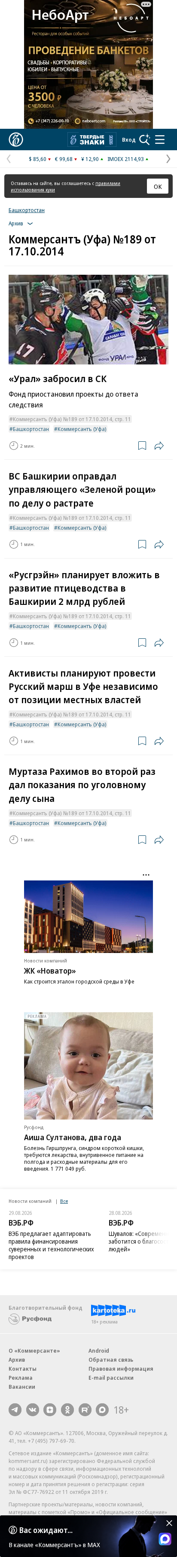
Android (98, 1350)
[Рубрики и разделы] (159, 139)
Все (64, 1201)
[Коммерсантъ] (16, 139)
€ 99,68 (64, 159)
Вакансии (22, 1386)
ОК (158, 186)
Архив (17, 1359)
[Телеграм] (15, 1409)
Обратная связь (110, 1359)
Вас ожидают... (46, 1530)
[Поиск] (144, 139)
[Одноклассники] (67, 1409)
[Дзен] (49, 1409)
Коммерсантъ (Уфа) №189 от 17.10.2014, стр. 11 (72, 419)
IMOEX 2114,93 (125, 159)
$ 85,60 (37, 159)
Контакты (23, 1368)
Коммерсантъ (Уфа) (82, 429)
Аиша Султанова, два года (72, 1137)
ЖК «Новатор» (50, 970)
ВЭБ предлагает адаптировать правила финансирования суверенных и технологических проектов (51, 1245)
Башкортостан (27, 210)
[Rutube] (85, 1409)
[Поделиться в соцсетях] (159, 445)
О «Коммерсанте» (34, 1350)
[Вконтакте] (32, 1409)
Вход (129, 139)
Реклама (21, 1377)
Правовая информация (120, 1368)
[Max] (102, 1409)
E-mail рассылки (111, 1377)
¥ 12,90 (90, 159)
